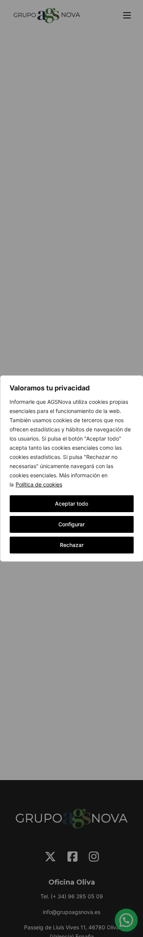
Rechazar (72, 545)
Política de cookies (39, 484)
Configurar (71, 524)
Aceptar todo (71, 503)
